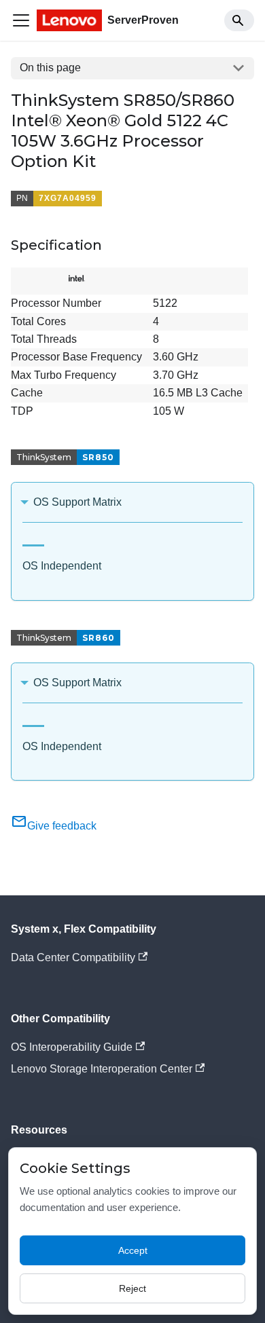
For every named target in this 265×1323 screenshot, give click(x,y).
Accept (132, 1250)
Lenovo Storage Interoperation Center (101, 1069)
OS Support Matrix (77, 502)
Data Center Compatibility (73, 957)
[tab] (33, 540)
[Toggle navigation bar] (21, 20)
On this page (50, 67)
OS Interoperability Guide (71, 1047)
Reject (132, 1288)
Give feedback (61, 826)
